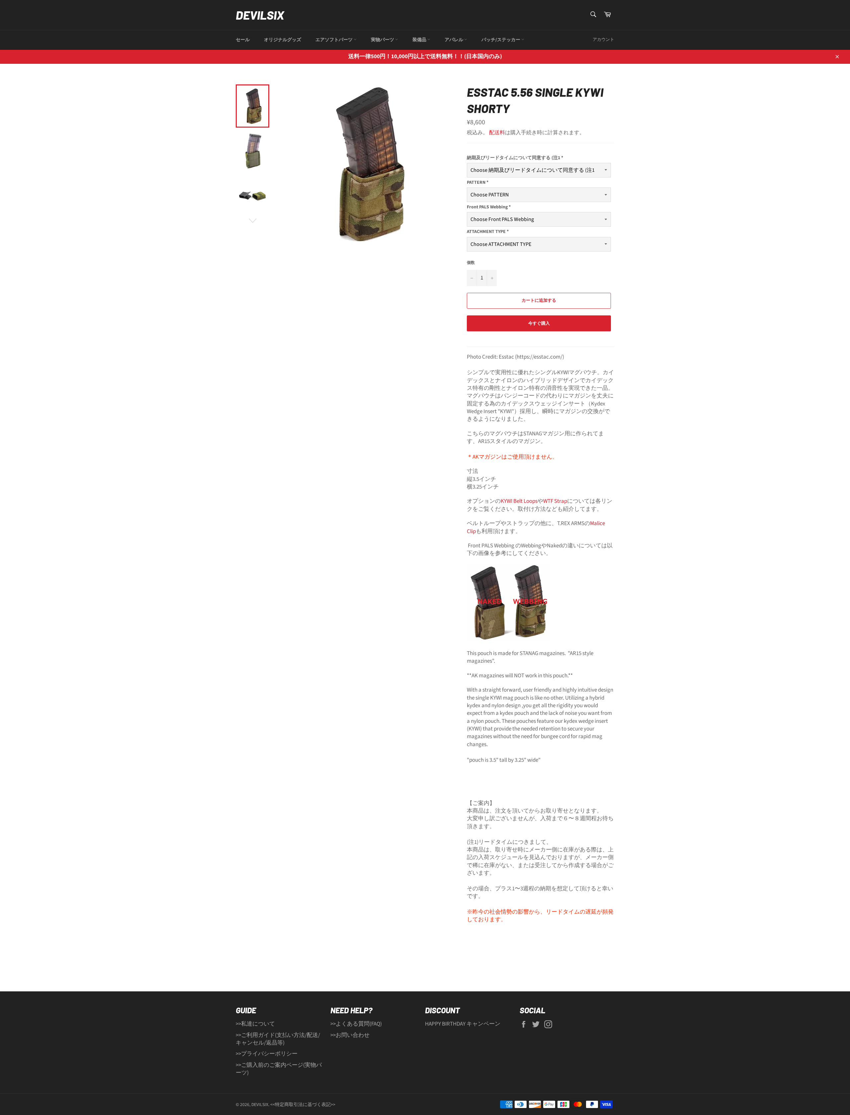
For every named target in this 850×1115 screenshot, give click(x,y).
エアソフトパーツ (334, 40)
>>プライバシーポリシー (267, 1054)
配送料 (497, 132)
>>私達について (255, 1024)
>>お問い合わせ (350, 1035)
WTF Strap (555, 501)
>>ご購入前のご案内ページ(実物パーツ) (279, 1069)
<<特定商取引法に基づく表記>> (302, 1104)
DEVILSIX (260, 15)
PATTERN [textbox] (477, 182)
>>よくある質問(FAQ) (356, 1024)
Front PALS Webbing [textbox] (489, 207)
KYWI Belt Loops (519, 501)
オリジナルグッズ (282, 40)
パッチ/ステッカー (501, 40)
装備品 (419, 40)
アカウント (603, 40)
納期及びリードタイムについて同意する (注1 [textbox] (515, 158)
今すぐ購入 (539, 323)
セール (243, 40)
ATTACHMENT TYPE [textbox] (488, 232)
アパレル (454, 40)
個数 (471, 263)
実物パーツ (383, 40)
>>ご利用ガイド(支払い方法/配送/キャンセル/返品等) (278, 1039)
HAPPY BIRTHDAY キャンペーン (462, 1024)
